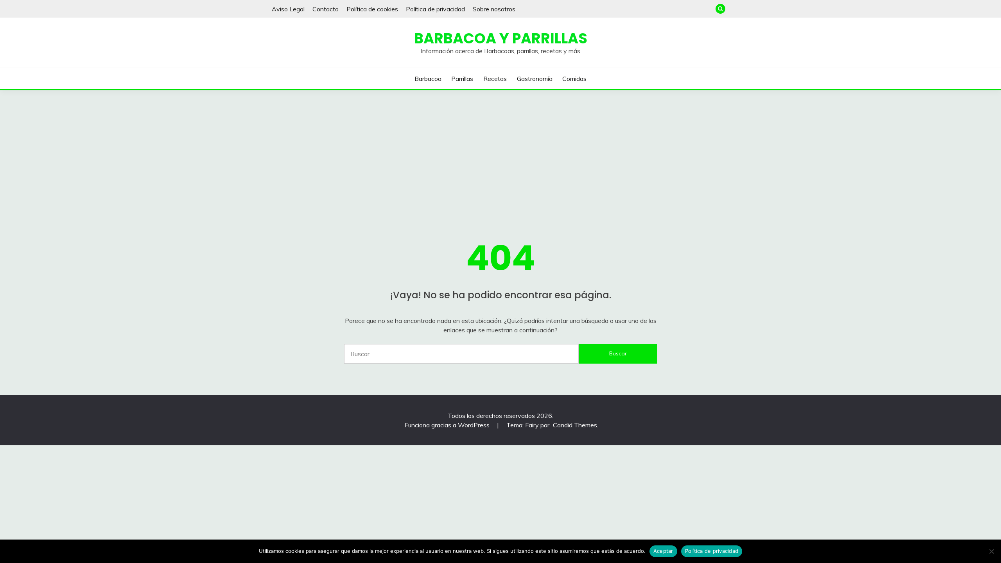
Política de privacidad (435, 9)
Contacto (325, 9)
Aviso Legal (288, 9)
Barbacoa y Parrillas (500, 38)
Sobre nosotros (494, 9)
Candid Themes (575, 425)
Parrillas (462, 78)
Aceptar (663, 551)
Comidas (574, 78)
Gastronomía (535, 78)
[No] (991, 551)
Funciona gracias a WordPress (448, 425)
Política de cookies (372, 9)
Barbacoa (427, 78)
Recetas (495, 78)
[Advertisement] (500, 149)
